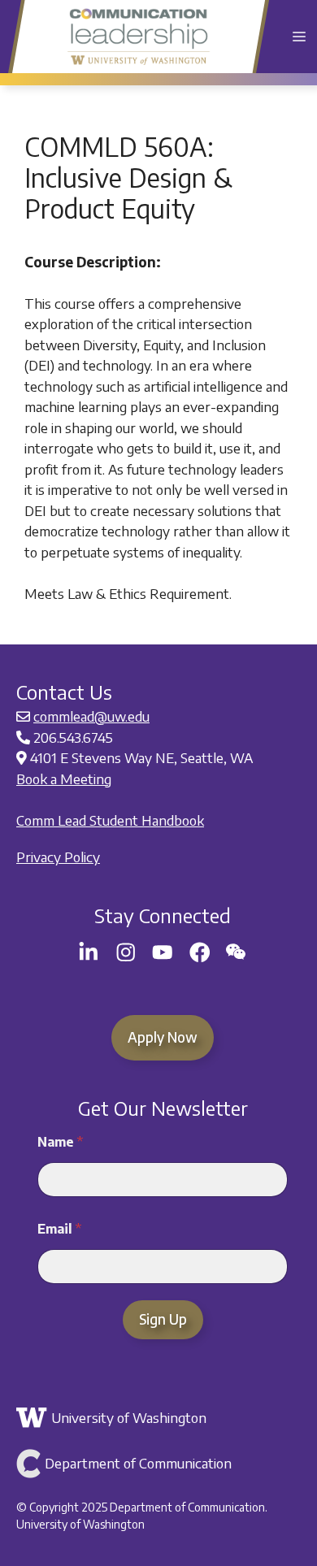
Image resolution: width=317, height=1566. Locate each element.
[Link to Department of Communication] (160, 1463)
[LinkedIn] (88, 952)
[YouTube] (162, 952)
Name (60, 1142)
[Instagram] (126, 952)
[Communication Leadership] (138, 36)
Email (59, 1229)
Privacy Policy (58, 856)
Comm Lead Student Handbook (110, 820)
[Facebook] (200, 952)
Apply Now (163, 1037)
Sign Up (163, 1319)
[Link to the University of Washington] (160, 1418)
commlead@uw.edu (91, 716)
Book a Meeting (63, 778)
